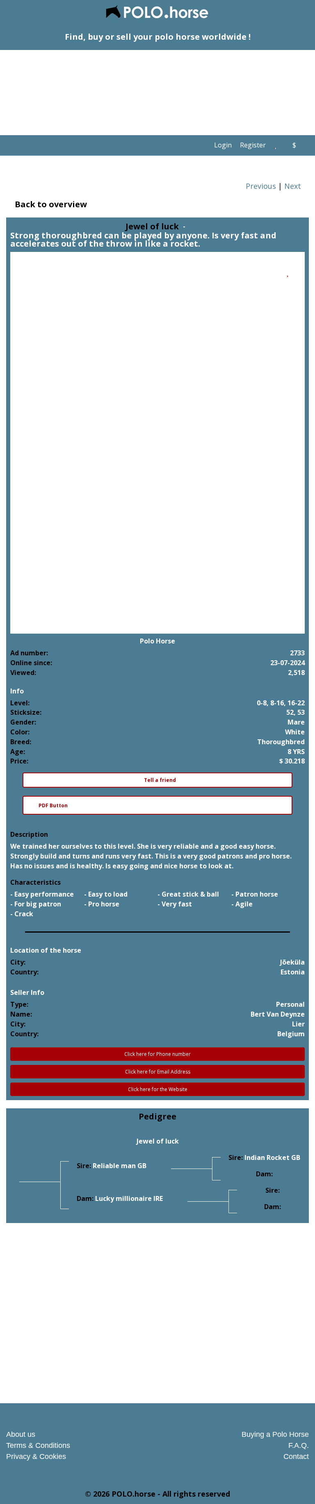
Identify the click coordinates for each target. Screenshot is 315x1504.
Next (293, 186)
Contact (296, 1456)
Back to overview (50, 204)
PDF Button (53, 805)
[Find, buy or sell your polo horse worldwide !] (157, 13)
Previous (260, 186)
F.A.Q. (298, 1445)
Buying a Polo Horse (275, 1434)
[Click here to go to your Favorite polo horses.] (275, 144)
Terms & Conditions (38, 1445)
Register (253, 144)
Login (223, 144)
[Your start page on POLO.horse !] (203, 145)
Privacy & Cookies (36, 1456)
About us (20, 1434)
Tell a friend (159, 780)
